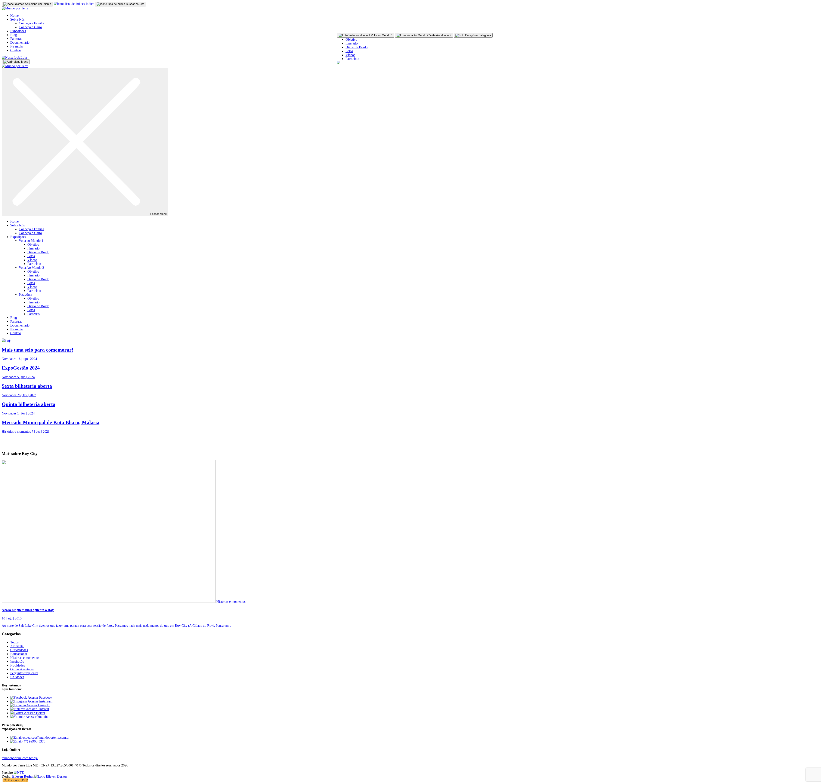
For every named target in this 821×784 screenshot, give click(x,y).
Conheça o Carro (30, 27)
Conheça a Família (31, 23)
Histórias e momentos (230, 601)
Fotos (349, 51)
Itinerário (352, 43)
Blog (13, 35)
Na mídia (16, 46)
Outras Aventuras (22, 669)
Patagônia (25, 294)
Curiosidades (19, 650)
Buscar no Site (134, 4)
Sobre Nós (17, 19)
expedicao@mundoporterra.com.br (45, 737)
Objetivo (351, 39)
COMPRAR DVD (15, 780)
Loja (24, 57)
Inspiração (17, 661)
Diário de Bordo (357, 47)
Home (14, 15)
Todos (14, 642)
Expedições (18, 31)
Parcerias (33, 314)
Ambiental (17, 646)
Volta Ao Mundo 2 (31, 267)
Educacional (18, 654)
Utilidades (17, 677)
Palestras (16, 38)
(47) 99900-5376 (33, 741)
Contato (15, 50)
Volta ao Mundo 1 (31, 240)
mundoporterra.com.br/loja (20, 758)
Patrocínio (352, 59)
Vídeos (350, 55)
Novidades (17, 665)
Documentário (20, 42)
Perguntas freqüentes (24, 673)
